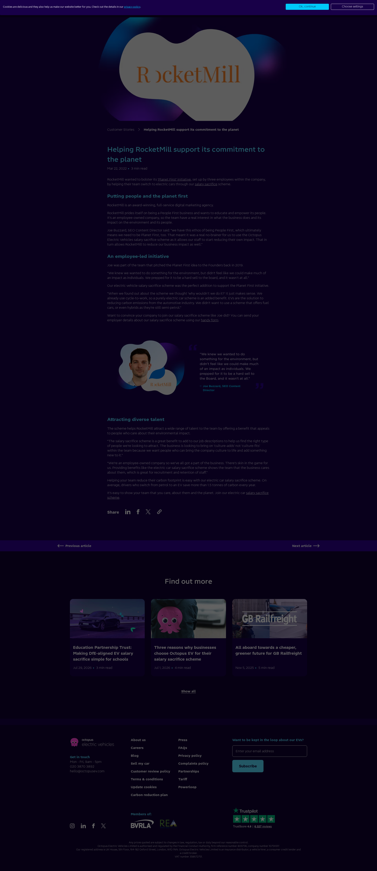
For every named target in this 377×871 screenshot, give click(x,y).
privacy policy (132, 6)
